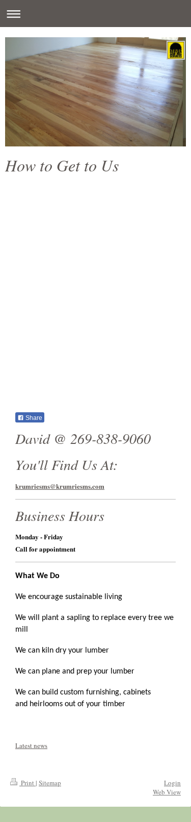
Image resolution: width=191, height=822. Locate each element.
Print (27, 782)
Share (33, 417)
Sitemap (50, 782)
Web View (167, 791)
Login (172, 782)
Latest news (31, 745)
